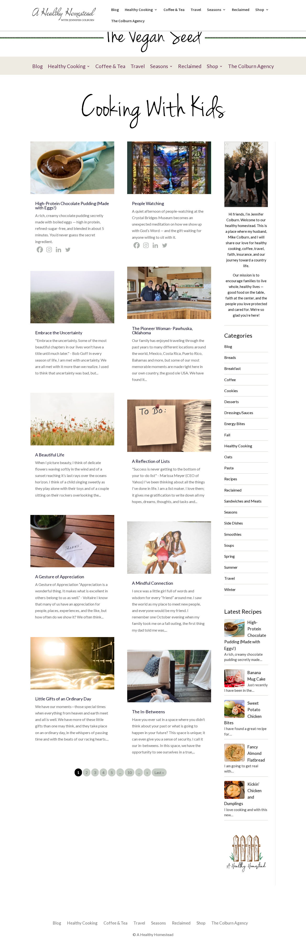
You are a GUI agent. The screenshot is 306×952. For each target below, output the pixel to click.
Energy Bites (234, 423)
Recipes (230, 478)
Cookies (231, 390)
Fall (227, 435)
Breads (230, 357)
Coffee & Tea (174, 10)
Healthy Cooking (139, 10)
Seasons (214, 10)
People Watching (148, 203)
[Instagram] (49, 249)
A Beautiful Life (49, 454)
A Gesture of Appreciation (59, 576)
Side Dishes (233, 523)
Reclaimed (240, 10)
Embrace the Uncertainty (58, 332)
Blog (115, 10)
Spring (229, 556)
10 (129, 772)
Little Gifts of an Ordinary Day (63, 698)
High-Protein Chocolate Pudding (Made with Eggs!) (72, 205)
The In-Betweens (148, 711)
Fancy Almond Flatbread (256, 753)
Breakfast (232, 368)
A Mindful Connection (152, 583)
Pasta (229, 467)
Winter (230, 589)
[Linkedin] (58, 249)
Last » (159, 772)
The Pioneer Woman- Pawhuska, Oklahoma (162, 330)
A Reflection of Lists (151, 461)
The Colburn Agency (128, 21)
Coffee (230, 379)
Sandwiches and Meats (243, 501)
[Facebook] (40, 249)
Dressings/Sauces (238, 412)
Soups (229, 545)
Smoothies (232, 534)
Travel (196, 10)
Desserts (231, 401)
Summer (231, 567)
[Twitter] (68, 249)
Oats (228, 456)
